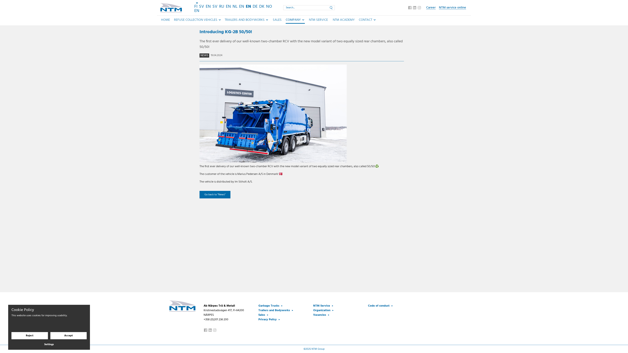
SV (201, 6)
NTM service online (452, 7)
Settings (49, 344)
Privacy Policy (267, 319)
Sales (277, 20)
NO (269, 6)
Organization (321, 310)
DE (255, 6)
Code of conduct (379, 305)
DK (261, 6)
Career (431, 7)
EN (208, 6)
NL (235, 6)
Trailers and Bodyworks (274, 310)
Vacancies (319, 315)
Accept (68, 336)
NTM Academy (344, 20)
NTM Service (318, 20)
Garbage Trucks (268, 305)
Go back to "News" (215, 195)
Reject (29, 336)
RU (221, 6)
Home (165, 20)
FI (195, 6)
